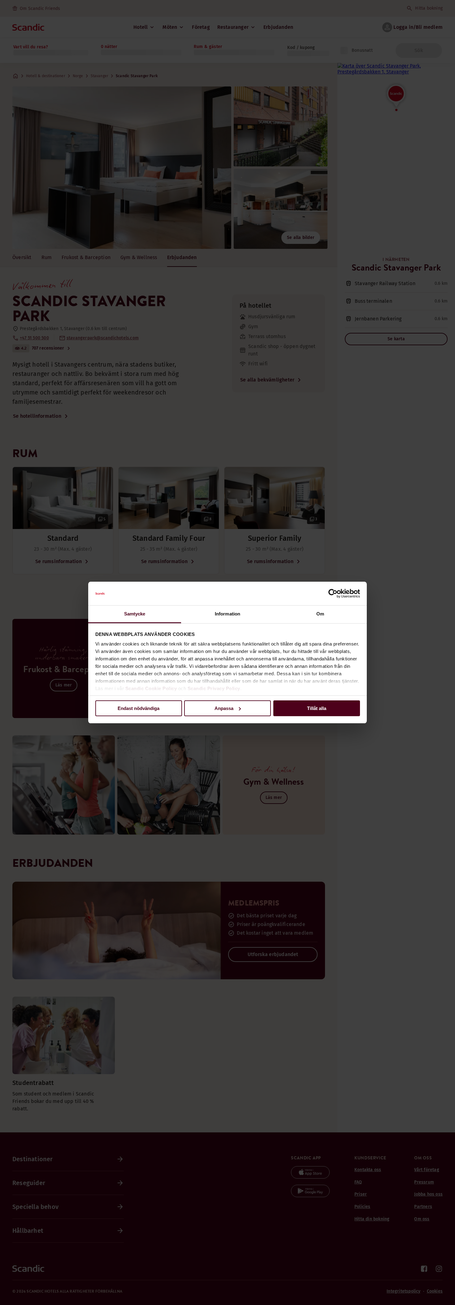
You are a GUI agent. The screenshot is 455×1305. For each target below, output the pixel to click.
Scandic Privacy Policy (214, 688)
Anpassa (223, 708)
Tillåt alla (316, 708)
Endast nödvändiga (138, 708)
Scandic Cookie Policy (151, 688)
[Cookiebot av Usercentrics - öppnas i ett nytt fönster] (333, 593)
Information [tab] (227, 613)
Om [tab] (320, 613)
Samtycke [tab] (134, 613)
